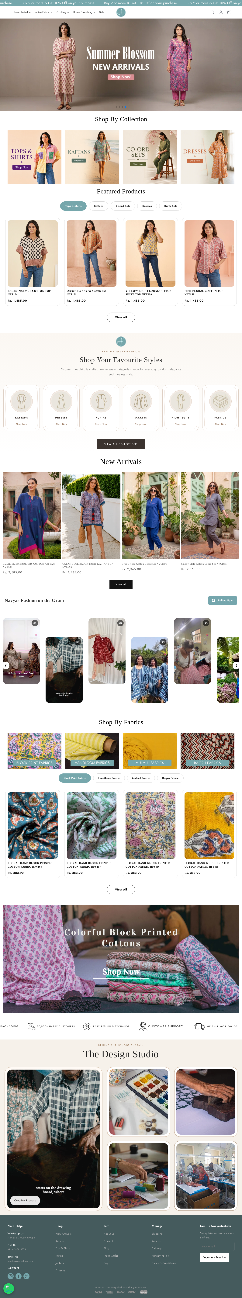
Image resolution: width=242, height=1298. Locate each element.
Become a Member (214, 1257)
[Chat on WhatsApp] (8, 1288)
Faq (106, 1263)
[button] (212, 12)
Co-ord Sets (123, 206)
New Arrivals (63, 1234)
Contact (108, 1241)
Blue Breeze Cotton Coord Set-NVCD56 (144, 563)
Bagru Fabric (170, 778)
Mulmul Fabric (141, 778)
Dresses (147, 206)
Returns (156, 1241)
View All (121, 317)
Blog (106, 1248)
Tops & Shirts (73, 206)
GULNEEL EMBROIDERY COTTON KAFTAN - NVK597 (29, 565)
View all (121, 584)
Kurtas (59, 1256)
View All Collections (121, 444)
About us (109, 1234)
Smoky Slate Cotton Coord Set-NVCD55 (204, 563)
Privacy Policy (160, 1256)
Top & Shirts (63, 1248)
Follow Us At (225, 600)
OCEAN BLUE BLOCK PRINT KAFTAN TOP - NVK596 (88, 565)
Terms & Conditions (164, 1263)
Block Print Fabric (75, 778)
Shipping (157, 1234)
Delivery (157, 1248)
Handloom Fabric (109, 778)
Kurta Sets (170, 206)
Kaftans (98, 206)
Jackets (60, 1263)
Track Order (111, 1256)
